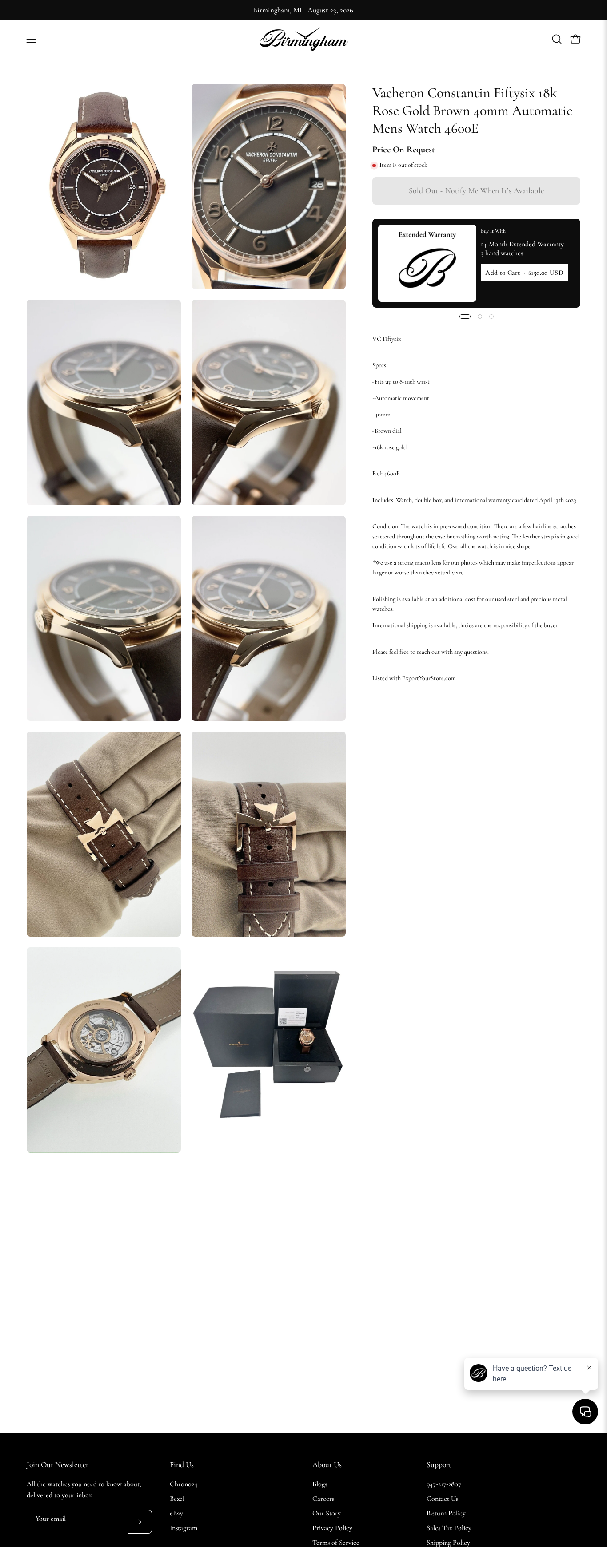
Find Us (182, 1464)
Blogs (319, 1484)
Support (439, 1464)
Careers (323, 1498)
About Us (327, 1464)
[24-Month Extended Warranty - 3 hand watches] (427, 263)
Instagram (183, 1527)
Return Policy (446, 1513)
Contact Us (442, 1498)
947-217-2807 (444, 1484)
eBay (176, 1513)
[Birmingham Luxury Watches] (303, 39)
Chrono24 (183, 1484)
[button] (556, 39)
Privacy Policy (332, 1527)
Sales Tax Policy (449, 1527)
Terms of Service (335, 1542)
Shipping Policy (448, 1542)
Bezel (177, 1498)
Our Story (326, 1513)
